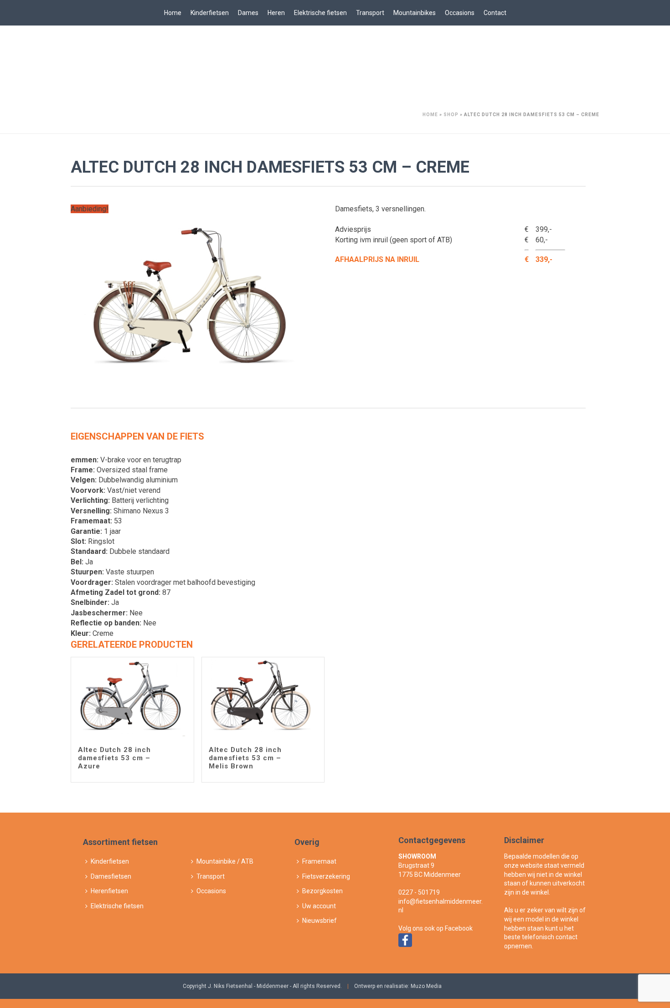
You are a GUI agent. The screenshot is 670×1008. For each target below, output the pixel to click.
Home (172, 12)
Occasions (459, 12)
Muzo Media (426, 986)
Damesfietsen (111, 876)
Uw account (319, 906)
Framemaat (319, 861)
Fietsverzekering (326, 876)
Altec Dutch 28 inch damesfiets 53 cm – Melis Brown (245, 758)
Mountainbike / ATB (224, 861)
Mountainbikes (414, 12)
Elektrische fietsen (320, 12)
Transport (370, 12)
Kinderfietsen (210, 12)
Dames (248, 12)
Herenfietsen (109, 891)
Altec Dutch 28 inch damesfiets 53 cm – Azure (114, 758)
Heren (276, 12)
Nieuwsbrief (319, 920)
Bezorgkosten (322, 891)
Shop (451, 114)
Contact (495, 12)
